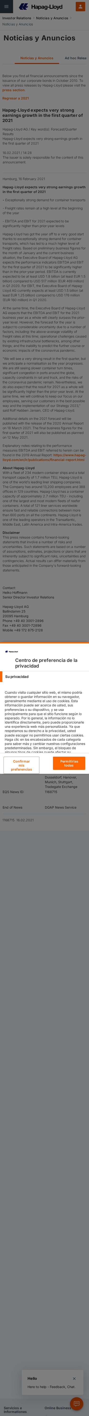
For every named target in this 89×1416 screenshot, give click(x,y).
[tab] (44, 676)
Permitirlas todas (69, 763)
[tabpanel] (45, 730)
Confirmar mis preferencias (21, 765)
